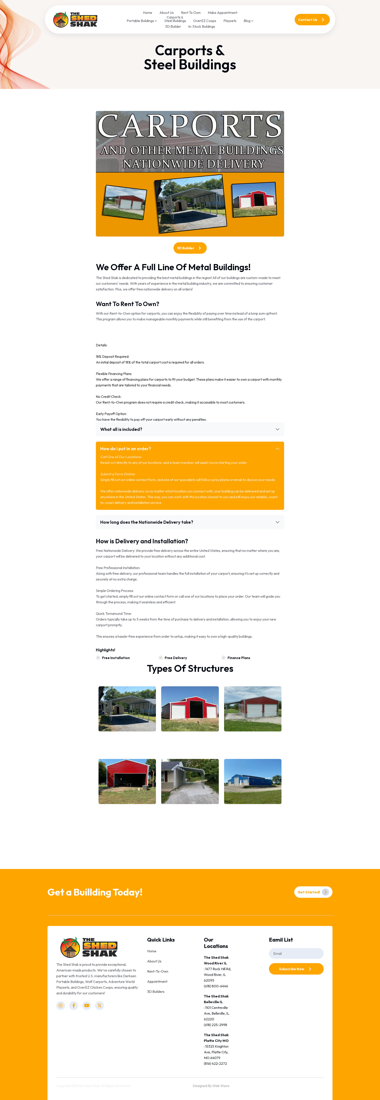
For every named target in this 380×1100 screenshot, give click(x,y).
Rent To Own (191, 12)
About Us (166, 12)
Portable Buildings (141, 21)
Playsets (229, 20)
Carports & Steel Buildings (175, 18)
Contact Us (308, 19)
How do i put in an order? (125, 448)
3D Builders (155, 991)
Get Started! (309, 892)
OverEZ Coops (204, 20)
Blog (247, 21)
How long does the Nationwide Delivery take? (146, 522)
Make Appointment (222, 12)
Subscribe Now (292, 969)
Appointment (157, 981)
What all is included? (121, 429)
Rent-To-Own (157, 971)
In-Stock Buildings (201, 26)
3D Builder (173, 26)
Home (147, 12)
